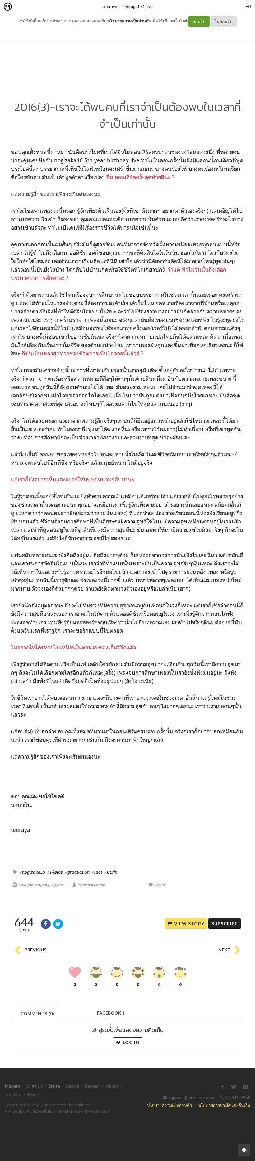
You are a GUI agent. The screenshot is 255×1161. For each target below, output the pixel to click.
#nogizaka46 (32, 872)
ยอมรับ (199, 21)
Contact (14, 1094)
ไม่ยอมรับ (224, 21)
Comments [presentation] (37, 1013)
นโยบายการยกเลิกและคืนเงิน (224, 1105)
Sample (72, 1086)
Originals (34, 1086)
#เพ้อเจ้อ (55, 872)
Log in (130, 1042)
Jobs (31, 1094)
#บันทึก (110, 872)
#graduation (77, 872)
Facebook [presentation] (110, 1014)
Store (43, 7)
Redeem (93, 1086)
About (112, 1086)
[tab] (37, 1012)
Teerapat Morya (137, 6)
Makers (21, 7)
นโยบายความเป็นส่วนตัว (129, 20)
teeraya (109, 6)
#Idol (97, 872)
